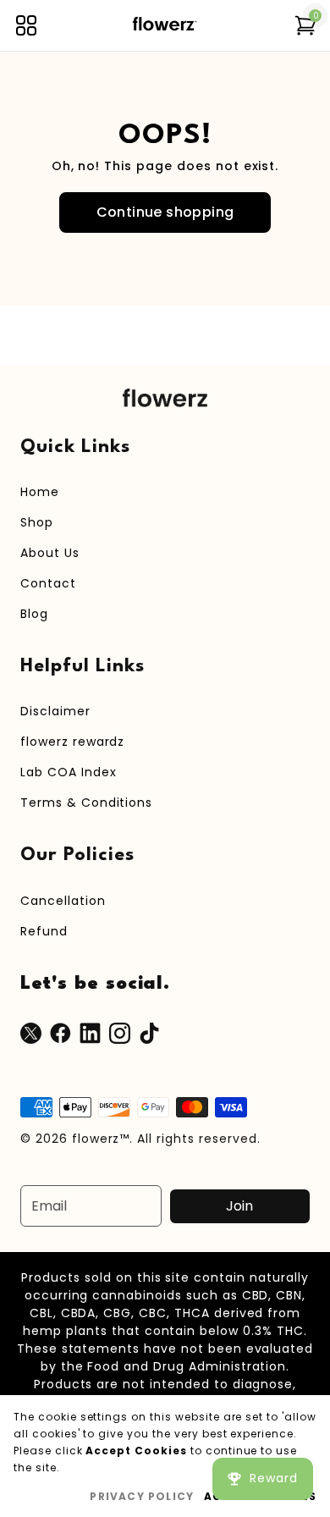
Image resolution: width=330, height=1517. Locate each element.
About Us (50, 552)
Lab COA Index (68, 772)
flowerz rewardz (72, 741)
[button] (26, 25)
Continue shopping (165, 212)
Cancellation (63, 900)
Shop (36, 522)
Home (39, 491)
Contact (48, 583)
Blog (34, 613)
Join (239, 1206)
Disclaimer (55, 711)
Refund (44, 931)
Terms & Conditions (86, 802)
